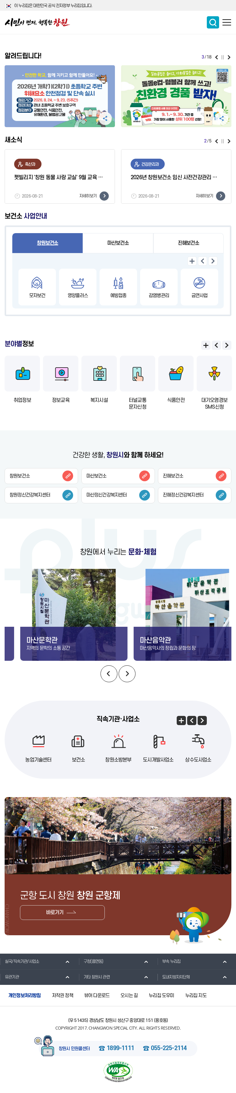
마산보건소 (117, 243)
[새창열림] (60, 96)
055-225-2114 (169, 1048)
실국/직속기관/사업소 (22, 961)
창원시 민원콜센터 (74, 1049)
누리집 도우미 (161, 995)
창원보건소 (47, 243)
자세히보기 (87, 196)
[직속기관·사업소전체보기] (181, 720)
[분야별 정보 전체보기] (205, 345)
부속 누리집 (171, 961)
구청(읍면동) (93, 961)
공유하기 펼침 (105, 118)
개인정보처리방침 (24, 995)
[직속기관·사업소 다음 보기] (202, 720)
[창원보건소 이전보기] (202, 261)
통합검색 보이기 (213, 22)
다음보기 (229, 57)
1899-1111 (120, 1048)
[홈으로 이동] (37, 22)
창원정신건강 (30, 495)
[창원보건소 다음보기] (213, 261)
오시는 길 (129, 995)
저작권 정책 (62, 995)
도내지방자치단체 (176, 977)
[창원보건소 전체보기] (192, 261)
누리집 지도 (195, 995)
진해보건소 (188, 243)
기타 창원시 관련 (97, 977)
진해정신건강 (183, 495)
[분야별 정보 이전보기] (216, 345)
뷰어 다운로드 (96, 995)
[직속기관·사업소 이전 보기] (191, 720)
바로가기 (55, 912)
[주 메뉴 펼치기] (227, 22)
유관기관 (12, 977)
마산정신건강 (106, 495)
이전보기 (216, 57)
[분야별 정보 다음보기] (226, 345)
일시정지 (223, 57)
